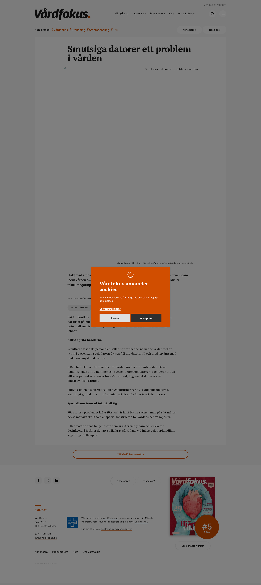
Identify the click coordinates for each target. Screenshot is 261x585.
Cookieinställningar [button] (110, 308)
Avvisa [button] (115, 318)
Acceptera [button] (146, 318)
